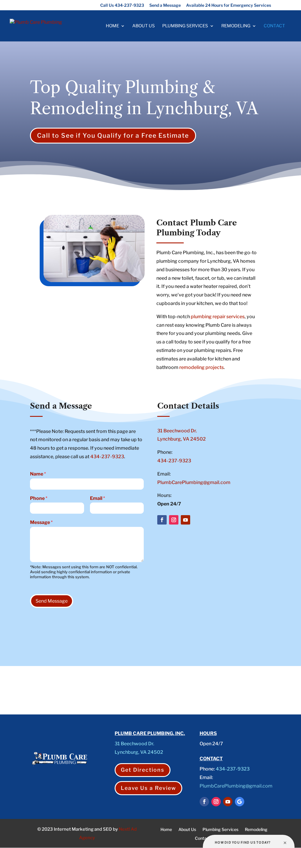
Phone (38, 498)
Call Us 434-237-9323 (122, 5)
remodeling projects (201, 367)
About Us (143, 26)
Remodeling (235, 26)
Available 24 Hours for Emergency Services (228, 5)
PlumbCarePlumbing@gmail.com (193, 482)
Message (41, 522)
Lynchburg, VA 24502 (181, 439)
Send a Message (165, 5)
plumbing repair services (218, 316)
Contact (274, 26)
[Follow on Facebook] (162, 520)
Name (38, 474)
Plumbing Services (185, 26)
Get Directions (142, 770)
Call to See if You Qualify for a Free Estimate (113, 135)
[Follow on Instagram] (173, 520)
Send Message (52, 601)
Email (97, 498)
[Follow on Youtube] (185, 520)
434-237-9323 (107, 456)
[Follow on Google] (239, 801)
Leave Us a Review (148, 788)
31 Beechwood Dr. (177, 431)
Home (112, 26)
